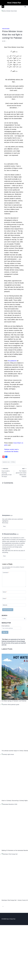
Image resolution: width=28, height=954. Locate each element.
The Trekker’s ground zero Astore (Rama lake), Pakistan (21, 472)
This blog (4, 639)
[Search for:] (14, 618)
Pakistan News (5, 28)
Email (5, 598)
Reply (4, 526)
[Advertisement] (14, 500)
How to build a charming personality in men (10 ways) (7, 472)
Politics (13, 462)
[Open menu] (25, 7)
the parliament (12, 360)
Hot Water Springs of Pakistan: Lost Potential (14, 701)
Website (5, 605)
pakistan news (6, 462)
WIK (4, 41)
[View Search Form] (3, 6)
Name (5, 592)
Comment (6, 572)
